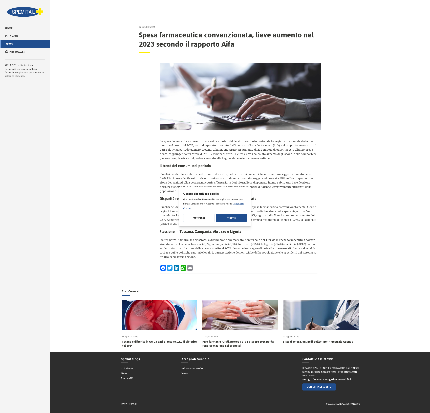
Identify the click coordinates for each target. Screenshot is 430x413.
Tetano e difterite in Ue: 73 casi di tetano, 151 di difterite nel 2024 (159, 344)
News (124, 373)
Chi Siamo (127, 368)
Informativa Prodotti (193, 368)
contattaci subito (319, 387)
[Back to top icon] (413, 406)
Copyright (133, 403)
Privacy (124, 403)
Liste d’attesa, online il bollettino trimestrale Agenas (318, 342)
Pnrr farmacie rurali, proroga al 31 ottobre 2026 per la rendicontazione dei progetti (238, 344)
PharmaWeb (128, 378)
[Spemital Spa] (25, 10)
